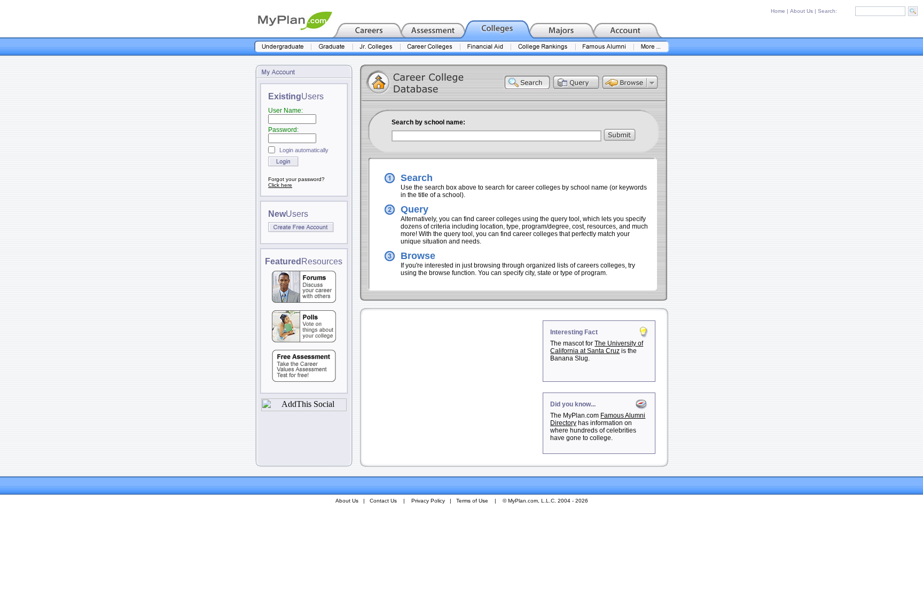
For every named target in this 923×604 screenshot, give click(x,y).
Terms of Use (472, 501)
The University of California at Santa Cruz (596, 347)
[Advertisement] (452, 387)
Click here (280, 185)
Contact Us (383, 501)
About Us (801, 11)
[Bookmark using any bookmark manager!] (304, 408)
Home (778, 11)
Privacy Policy (428, 501)
